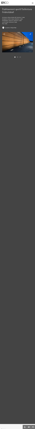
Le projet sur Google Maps (10, 27)
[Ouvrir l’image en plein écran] (30, 34)
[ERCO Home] (4, 3)
